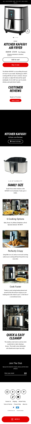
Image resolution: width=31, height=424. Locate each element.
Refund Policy (22, 401)
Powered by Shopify (20, 410)
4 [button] (17, 37)
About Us (25, 404)
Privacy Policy (17, 404)
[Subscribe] (25, 373)
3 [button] (16, 37)
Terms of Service (8, 404)
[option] (15, 20)
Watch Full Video (16, 141)
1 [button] (13, 37)
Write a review (15, 100)
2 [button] (15, 37)
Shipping (9, 54)
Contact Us (8, 401)
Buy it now (15, 65)
